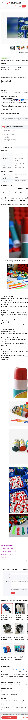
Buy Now (9, 717)
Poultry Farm (5, 694)
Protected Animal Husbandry (18, 9)
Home (2, 9)
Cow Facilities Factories (15, 700)
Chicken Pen (5, 700)
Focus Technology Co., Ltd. (17, 714)
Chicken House (14, 694)
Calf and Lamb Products (19, 671)
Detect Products (4, 674)
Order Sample (23, 77)
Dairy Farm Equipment (18, 676)
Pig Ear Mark (15, 707)
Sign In (3, 140)
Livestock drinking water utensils (7, 676)
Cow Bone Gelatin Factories (21, 704)
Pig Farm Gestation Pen (7, 704)
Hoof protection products (19, 674)
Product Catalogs (20, 669)
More (2, 709)
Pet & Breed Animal (6, 691)
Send (13, 592)
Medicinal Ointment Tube (6, 671)
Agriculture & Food (8, 9)
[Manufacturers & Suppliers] (14, 2)
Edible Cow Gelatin (6, 707)
